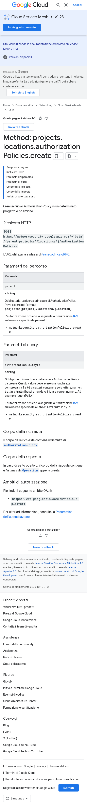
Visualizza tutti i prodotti (18, 607)
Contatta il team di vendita (20, 626)
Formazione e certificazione (21, 707)
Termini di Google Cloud (20, 772)
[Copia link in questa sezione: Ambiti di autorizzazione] (52, 482)
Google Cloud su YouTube (19, 744)
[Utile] (40, 118)
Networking (45, 105)
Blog (6, 725)
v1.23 (59, 17)
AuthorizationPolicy (20, 445)
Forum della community (18, 644)
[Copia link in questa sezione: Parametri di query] (42, 345)
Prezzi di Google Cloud (17, 613)
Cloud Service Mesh (29, 17)
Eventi (7, 731)
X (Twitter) (10, 738)
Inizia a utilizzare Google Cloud (22, 688)
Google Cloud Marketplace (20, 620)
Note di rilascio (12, 657)
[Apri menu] (6, 5)
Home (6, 105)
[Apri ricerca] (58, 4)
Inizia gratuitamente (22, 27)
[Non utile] (46, 118)
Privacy (41, 766)
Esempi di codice (13, 694)
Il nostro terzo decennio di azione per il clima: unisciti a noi (42, 779)
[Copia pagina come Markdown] (69, 156)
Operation (30, 470)
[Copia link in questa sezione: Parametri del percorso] (51, 266)
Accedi (77, 5)
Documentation (25, 105)
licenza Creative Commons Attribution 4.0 (59, 563)
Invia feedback (18, 127)
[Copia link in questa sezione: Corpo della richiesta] (46, 431)
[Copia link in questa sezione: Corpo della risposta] (45, 457)
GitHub (7, 681)
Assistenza (10, 650)
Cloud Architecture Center (19, 701)
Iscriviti (68, 788)
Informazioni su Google (18, 766)
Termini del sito (59, 766)
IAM (75, 316)
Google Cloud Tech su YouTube (23, 751)
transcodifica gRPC (55, 254)
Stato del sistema (14, 663)
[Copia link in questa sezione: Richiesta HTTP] (35, 223)
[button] (43, 57)
